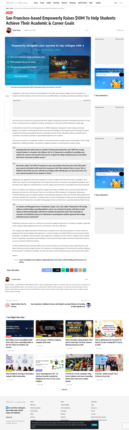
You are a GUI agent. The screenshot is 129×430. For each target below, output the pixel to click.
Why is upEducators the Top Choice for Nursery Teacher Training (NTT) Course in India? (108, 342)
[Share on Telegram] (105, 30)
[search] (112, 2)
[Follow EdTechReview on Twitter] (102, 99)
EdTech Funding (68, 260)
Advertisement (16, 100)
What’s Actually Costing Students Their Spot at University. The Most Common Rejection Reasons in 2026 (79, 342)
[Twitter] (90, 279)
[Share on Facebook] (90, 30)
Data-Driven (59, 260)
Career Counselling (25, 260)
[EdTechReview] (17, 3)
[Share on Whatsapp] (96, 30)
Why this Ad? (87, 100)
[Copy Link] (111, 30)
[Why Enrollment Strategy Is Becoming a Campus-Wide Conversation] (20, 362)
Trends (39, 370)
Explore (98, 3)
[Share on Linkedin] (99, 30)
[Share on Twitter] (93, 30)
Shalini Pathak (17, 30)
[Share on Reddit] (102, 30)
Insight (39, 336)
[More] (114, 30)
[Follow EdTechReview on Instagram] (112, 99)
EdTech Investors (78, 260)
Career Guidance (36, 260)
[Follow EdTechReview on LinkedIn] (117, 99)
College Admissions (48, 260)
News (9, 12)
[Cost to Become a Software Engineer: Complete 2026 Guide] (49, 328)
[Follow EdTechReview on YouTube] (107, 99)
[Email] (108, 30)
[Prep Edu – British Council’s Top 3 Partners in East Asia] (109, 362)
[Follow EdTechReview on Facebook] (97, 99)
